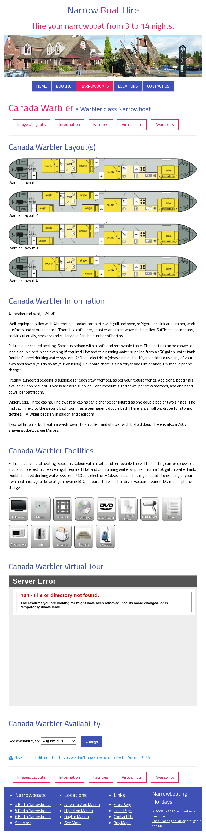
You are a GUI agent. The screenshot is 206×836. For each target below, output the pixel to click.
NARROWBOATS (95, 86)
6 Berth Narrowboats (33, 816)
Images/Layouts (31, 124)
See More (23, 823)
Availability (165, 124)
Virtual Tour (132, 124)
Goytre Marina (76, 816)
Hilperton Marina (78, 811)
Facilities (100, 124)
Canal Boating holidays (168, 820)
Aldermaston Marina (82, 804)
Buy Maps (122, 823)
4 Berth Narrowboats (33, 804)
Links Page (123, 811)
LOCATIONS (128, 86)
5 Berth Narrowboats (33, 811)
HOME (41, 86)
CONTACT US (158, 86)
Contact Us (123, 816)
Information (69, 124)
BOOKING (64, 86)
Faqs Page (122, 804)
